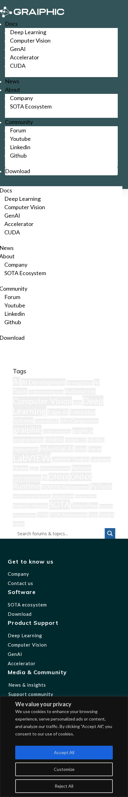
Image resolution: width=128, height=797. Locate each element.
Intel (81, 448)
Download (17, 171)
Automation (80, 391)
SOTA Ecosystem (31, 106)
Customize (64, 769)
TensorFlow (84, 505)
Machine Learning (55, 468)
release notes (86, 496)
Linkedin (20, 147)
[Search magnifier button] (110, 533)
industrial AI (57, 448)
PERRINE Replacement (65, 487)
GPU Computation (79, 421)
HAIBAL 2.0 (76, 440)
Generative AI (46, 421)
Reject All (64, 786)
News (12, 81)
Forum (18, 130)
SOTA (59, 504)
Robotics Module (30, 506)
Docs (11, 23)
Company (21, 97)
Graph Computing (57, 431)
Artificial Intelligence (46, 391)
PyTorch (101, 486)
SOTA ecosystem (27, 604)
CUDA (17, 65)
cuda (77, 402)
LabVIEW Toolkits (70, 459)
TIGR (43, 515)
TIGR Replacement (69, 515)
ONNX (58, 477)
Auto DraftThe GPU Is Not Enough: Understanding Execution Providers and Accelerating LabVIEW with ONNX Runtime (60, 355)
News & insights (27, 685)
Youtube (20, 138)
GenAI (18, 48)
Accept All (64, 752)
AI (17, 381)
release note (63, 496)
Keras (95, 449)
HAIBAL (54, 439)
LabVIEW (32, 457)
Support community (30, 694)
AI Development (43, 382)
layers (34, 469)
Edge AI (57, 412)
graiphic (27, 430)
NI (45, 477)
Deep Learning (28, 32)
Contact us (20, 583)
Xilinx (19, 524)
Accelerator (24, 57)
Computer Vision (30, 40)
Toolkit (106, 515)
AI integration (79, 382)
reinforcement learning (32, 496)
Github (18, 155)
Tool (93, 515)
